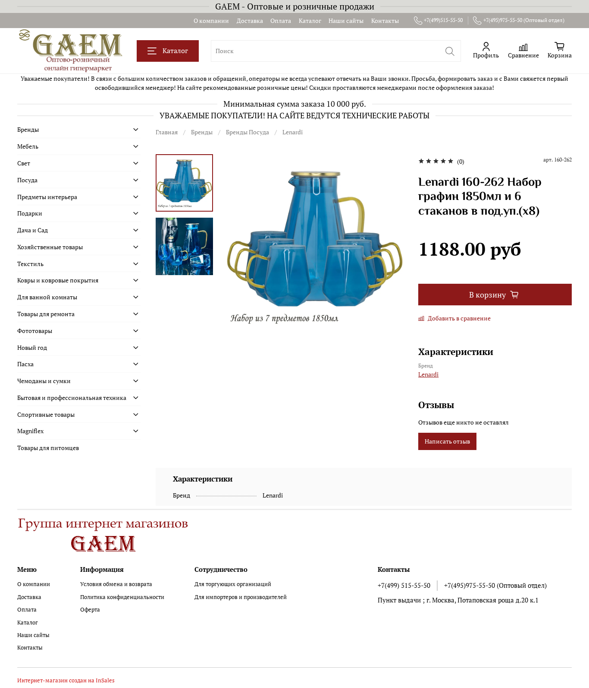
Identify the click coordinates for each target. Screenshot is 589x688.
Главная (167, 132)
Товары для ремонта (46, 314)
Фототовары (34, 331)
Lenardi (292, 132)
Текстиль (30, 264)
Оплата (280, 20)
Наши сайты (346, 20)
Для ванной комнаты (47, 297)
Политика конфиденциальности (122, 597)
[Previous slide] (239, 245)
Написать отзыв (447, 441)
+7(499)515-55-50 (443, 20)
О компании (211, 20)
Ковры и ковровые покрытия (57, 280)
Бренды (202, 132)
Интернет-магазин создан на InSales (66, 680)
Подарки (29, 213)
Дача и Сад (32, 230)
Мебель (27, 146)
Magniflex (30, 431)
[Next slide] (390, 245)
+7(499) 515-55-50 (404, 585)
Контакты (385, 20)
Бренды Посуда (247, 132)
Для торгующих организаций (232, 584)
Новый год (32, 347)
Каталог (310, 20)
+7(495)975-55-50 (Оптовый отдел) (523, 20)
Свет (23, 163)
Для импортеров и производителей (240, 597)
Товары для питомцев (48, 448)
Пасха (25, 364)
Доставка (250, 20)
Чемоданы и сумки (44, 381)
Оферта (90, 609)
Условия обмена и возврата (116, 584)
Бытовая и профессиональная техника (71, 397)
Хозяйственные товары (50, 247)
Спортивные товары (46, 414)
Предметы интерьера (47, 197)
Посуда (27, 180)
